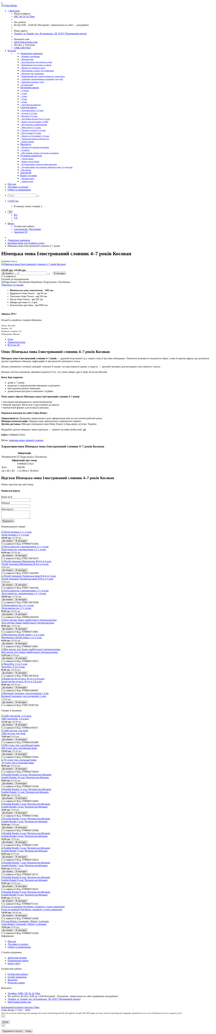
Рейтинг (5, 503)
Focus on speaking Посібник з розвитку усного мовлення (31, 909)
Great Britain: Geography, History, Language (23, 924)
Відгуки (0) (14, 345)
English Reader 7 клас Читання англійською (24, 865)
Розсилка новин (16, 982)
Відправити (8, 521)
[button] (13, 201)
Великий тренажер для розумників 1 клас (23, 696)
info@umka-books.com (25, 42)
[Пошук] (38, 196)
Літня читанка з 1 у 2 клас (15, 534)
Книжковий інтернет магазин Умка (20, 1007)
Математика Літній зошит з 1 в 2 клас (21, 637)
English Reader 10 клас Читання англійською (25, 777)
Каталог (12, 50)
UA (16, 217)
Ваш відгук (7, 509)
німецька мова (17, 440)
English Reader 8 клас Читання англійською (24, 880)
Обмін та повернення (19, 189)
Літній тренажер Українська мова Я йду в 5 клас (27, 578)
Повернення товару (18, 960)
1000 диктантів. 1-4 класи (15, 718)
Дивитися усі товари (12, 285)
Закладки (13, 979)
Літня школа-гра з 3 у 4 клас (16, 608)
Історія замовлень (17, 977)
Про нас (12, 184)
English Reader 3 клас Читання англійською (24, 821)
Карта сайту (14, 963)
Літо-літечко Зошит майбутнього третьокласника (27, 622)
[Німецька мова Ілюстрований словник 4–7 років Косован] (33, 264)
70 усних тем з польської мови (17, 762)
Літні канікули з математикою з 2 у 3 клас (23, 549)
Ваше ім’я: (6, 497)
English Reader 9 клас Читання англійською (24, 894)
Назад (5, 1022)
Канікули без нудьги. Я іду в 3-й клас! (21, 681)
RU (16, 215)
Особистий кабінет (18, 974)
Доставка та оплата (18, 187)
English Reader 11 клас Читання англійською (25, 792)
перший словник (34, 440)
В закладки (59, 273)
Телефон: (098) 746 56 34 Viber (24, 993)
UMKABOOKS (22, 47)
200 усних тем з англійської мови (19, 748)
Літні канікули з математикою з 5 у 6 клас (23, 593)
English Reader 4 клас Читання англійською (24, 836)
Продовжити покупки (12, 1031)
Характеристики (16, 342)
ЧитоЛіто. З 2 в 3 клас (13, 666)
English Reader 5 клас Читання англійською (24, 850)
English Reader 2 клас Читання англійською (24, 806)
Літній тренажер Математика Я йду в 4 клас (25, 564)
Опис (10, 339)
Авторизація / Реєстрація (27, 229)
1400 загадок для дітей (13, 733)
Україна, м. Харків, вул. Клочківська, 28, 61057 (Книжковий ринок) (50, 33)
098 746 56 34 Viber (24, 16)
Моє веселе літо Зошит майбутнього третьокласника (29, 652)
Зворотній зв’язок (17, 957)
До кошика (7, 273)
